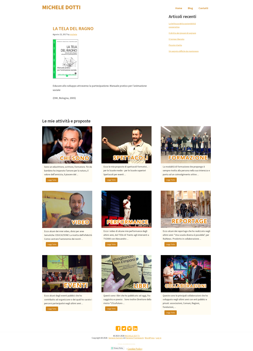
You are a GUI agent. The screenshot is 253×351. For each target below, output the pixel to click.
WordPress (150, 338)
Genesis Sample (116, 338)
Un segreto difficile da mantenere (184, 51)
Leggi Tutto (52, 180)
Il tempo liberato (176, 39)
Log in (158, 338)
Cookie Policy (135, 348)
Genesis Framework (135, 338)
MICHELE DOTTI (61, 7)
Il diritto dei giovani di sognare (182, 33)
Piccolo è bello (175, 45)
